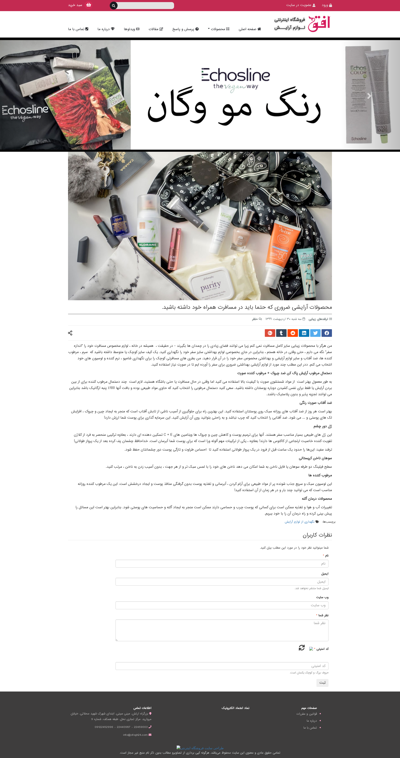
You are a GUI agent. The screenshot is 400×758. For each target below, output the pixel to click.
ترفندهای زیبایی (318, 319)
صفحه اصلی (247, 29)
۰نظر (255, 319)
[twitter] (315, 333)
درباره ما (103, 29)
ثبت (322, 683)
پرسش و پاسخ (183, 29)
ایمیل (324, 574)
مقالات (153, 29)
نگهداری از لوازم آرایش (299, 522)
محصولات (218, 29)
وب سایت (322, 597)
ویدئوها (129, 29)
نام (326, 556)
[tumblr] (281, 333)
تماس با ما (76, 29)
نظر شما (322, 615)
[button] (30, 95)
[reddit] (293, 333)
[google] (270, 333)
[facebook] (327, 333)
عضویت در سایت (298, 5)
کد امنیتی (321, 649)
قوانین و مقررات (307, 714)
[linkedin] (304, 333)
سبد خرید (75, 5)
